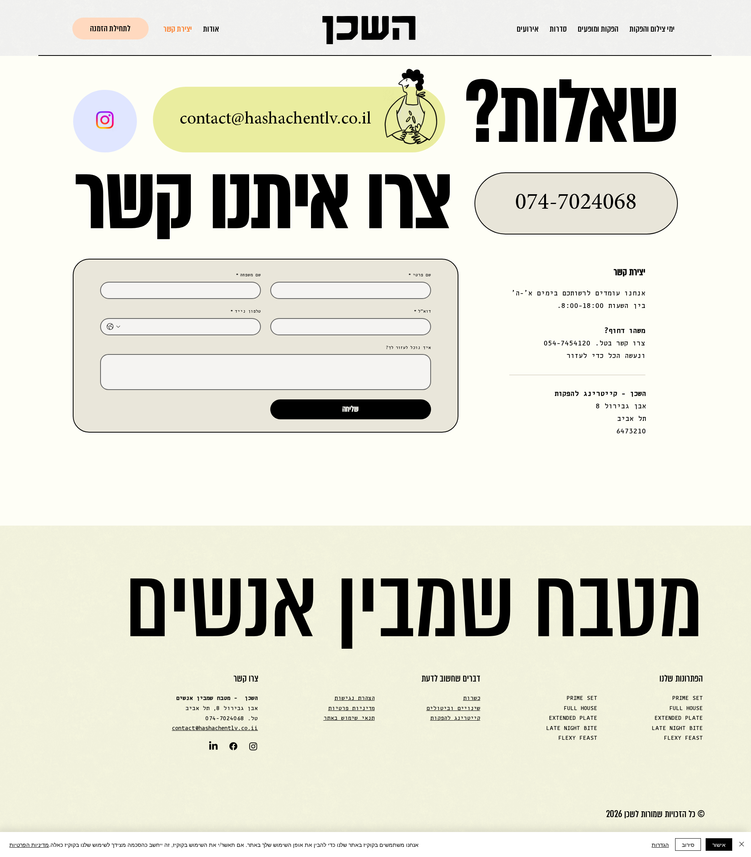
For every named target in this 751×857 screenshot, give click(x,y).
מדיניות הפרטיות (29, 844)
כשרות (471, 698)
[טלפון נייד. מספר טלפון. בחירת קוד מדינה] (113, 326)
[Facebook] (233, 746)
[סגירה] (741, 844)
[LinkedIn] (213, 746)
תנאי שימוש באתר (349, 718)
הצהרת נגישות (354, 698)
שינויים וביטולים (453, 708)
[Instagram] (253, 746)
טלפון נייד (245, 311)
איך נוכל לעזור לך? (408, 347)
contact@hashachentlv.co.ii (215, 728)
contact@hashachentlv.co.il (275, 119)
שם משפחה (248, 275)
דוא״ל (422, 311)
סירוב (688, 844)
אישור (719, 844)
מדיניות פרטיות (351, 708)
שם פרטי (419, 275)
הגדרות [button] (660, 844)
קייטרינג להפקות (455, 718)
